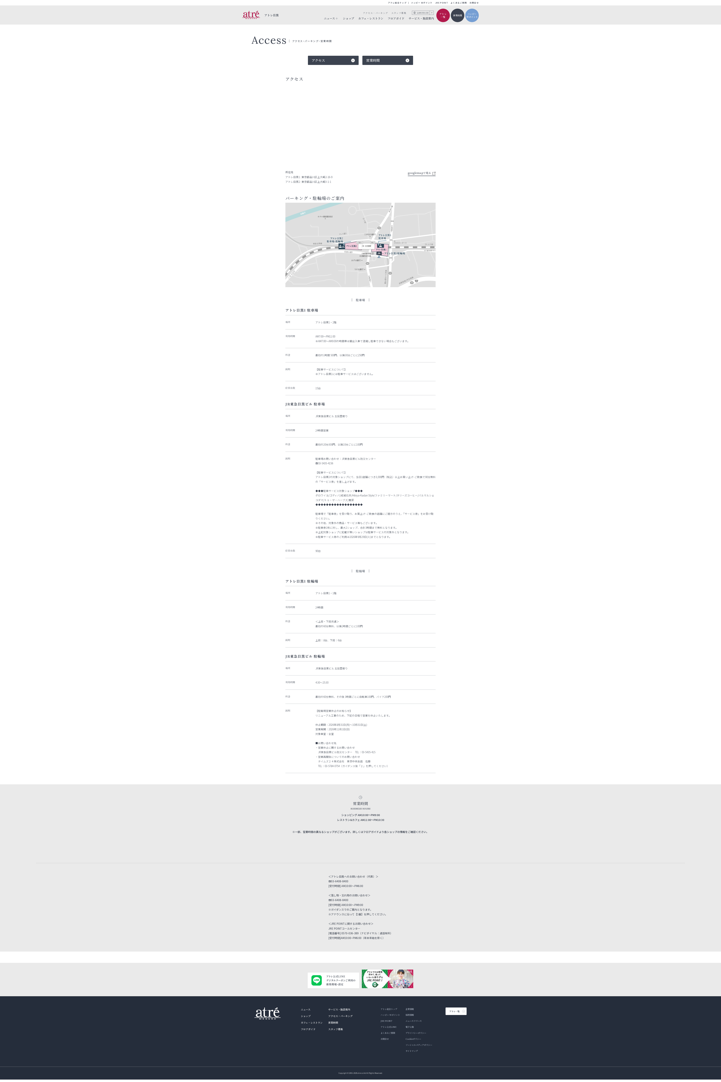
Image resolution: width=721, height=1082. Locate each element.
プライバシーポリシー (416, 1032)
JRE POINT (441, 2)
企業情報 (410, 1008)
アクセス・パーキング (375, 12)
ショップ (348, 18)
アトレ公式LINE (388, 1026)
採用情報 (410, 1014)
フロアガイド (396, 18)
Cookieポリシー (413, 1038)
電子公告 (410, 1026)
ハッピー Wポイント (421, 2)
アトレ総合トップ (397, 2)
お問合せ (474, 2)
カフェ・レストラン (370, 18)
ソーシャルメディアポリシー (419, 1044)
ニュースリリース (414, 1020)
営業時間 (457, 15)
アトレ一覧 (443, 15)
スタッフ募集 (398, 12)
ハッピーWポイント (472, 15)
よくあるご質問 (459, 2)
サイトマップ (412, 1050)
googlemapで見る (419, 173)
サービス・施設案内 (421, 18)
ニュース (305, 1009)
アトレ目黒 (271, 15)
